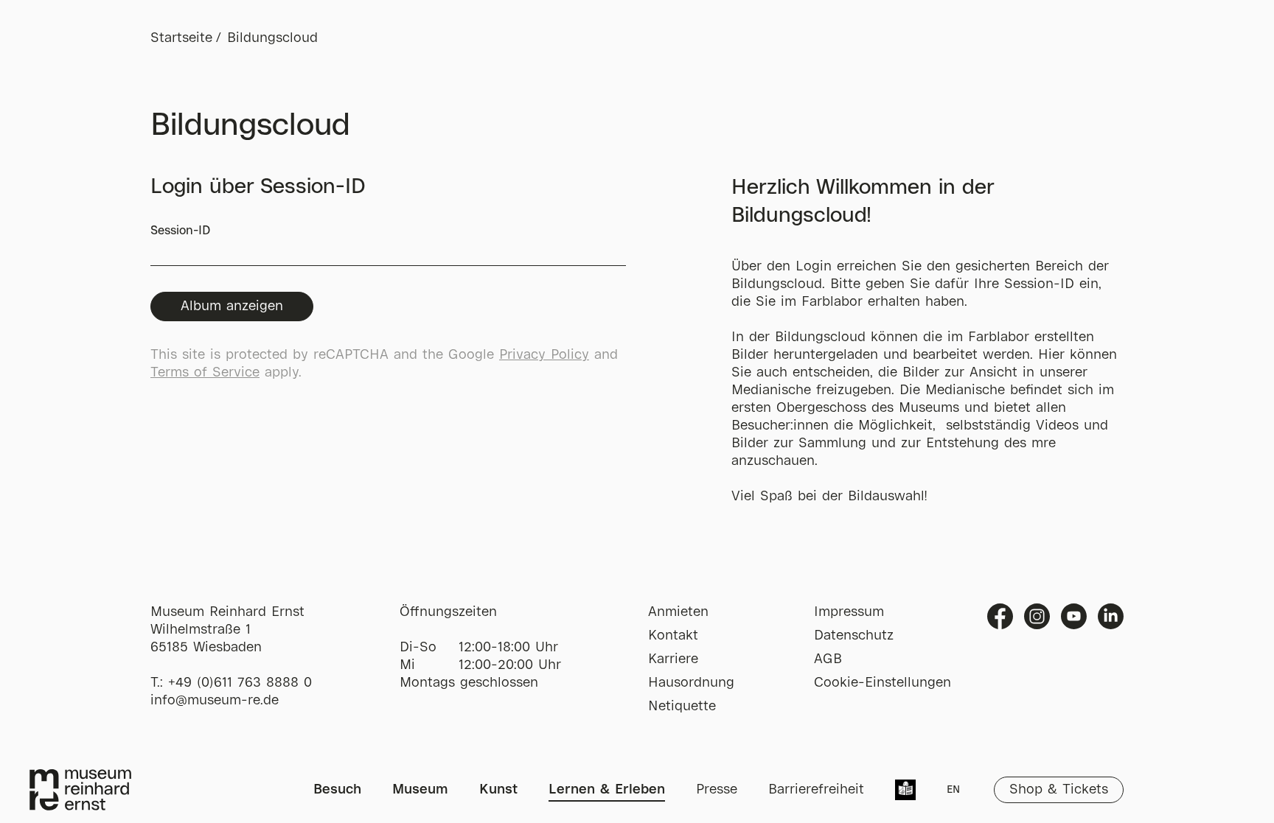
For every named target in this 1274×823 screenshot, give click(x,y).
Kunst (498, 790)
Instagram (1037, 616)
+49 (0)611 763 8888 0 (240, 683)
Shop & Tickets (1058, 790)
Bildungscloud (272, 38)
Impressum (849, 612)
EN (953, 789)
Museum (420, 790)
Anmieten (678, 612)
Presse (716, 790)
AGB (828, 659)
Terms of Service (205, 373)
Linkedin (1111, 616)
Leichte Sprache (905, 791)
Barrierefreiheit (816, 790)
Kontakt (673, 636)
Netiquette (682, 706)
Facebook (1000, 616)
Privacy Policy (544, 355)
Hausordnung (691, 683)
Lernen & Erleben (607, 790)
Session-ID (180, 231)
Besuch (337, 790)
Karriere (673, 659)
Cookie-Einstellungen (882, 683)
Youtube (1074, 616)
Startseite (181, 38)
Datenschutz (854, 636)
